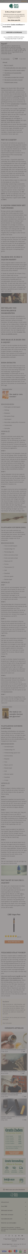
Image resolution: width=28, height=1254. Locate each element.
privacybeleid (7, 26)
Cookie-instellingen (17, 24)
